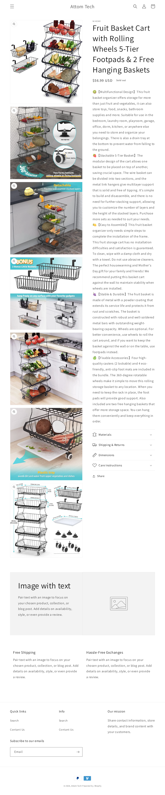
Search (14, 720)
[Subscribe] (77, 752)
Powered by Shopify (92, 786)
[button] (12, 6)
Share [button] (101, 476)
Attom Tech (76, 786)
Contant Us (17, 729)
